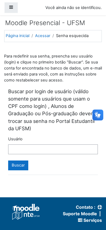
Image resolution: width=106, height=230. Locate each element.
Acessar (42, 35)
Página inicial (17, 35)
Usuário (15, 139)
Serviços (92, 220)
